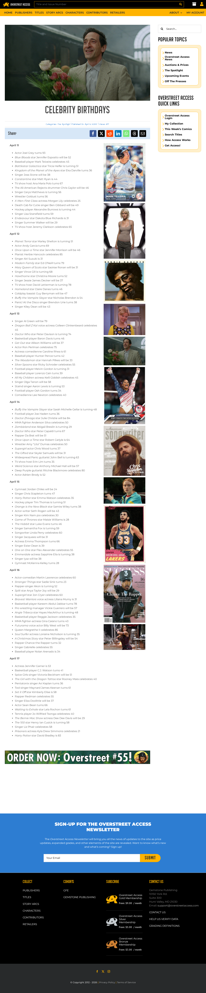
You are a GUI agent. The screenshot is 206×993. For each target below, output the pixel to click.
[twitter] (103, 971)
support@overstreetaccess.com (178, 905)
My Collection (174, 123)
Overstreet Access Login (177, 117)
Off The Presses (175, 81)
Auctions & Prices (177, 65)
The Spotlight (63, 124)
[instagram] (109, 971)
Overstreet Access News (177, 58)
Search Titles (173, 134)
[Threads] (134, 133)
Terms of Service (126, 982)
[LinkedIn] (118, 133)
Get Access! (172, 145)
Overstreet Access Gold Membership (130, 897)
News (168, 52)
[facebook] (97, 971)
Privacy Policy (107, 982)
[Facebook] (93, 133)
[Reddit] (110, 133)
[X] (101, 133)
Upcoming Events (177, 76)
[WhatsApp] (126, 133)
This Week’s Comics (178, 129)
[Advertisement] (179, 203)
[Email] (143, 133)
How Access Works (178, 140)
